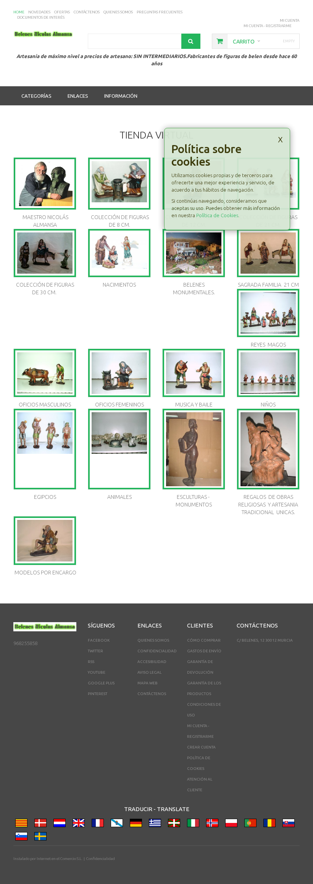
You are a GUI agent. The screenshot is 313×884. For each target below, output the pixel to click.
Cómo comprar (204, 640)
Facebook (99, 640)
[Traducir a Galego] (118, 824)
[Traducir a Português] (251, 824)
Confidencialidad (157, 651)
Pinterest (97, 694)
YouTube (96, 672)
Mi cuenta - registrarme (268, 26)
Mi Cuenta (289, 20)
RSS (91, 662)
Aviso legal (149, 672)
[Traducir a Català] (22, 824)
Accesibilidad (151, 662)
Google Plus (101, 683)
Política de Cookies (217, 215)
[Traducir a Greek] (156, 824)
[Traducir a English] (80, 824)
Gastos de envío (204, 651)
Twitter (95, 651)
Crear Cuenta (201, 747)
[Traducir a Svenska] (42, 838)
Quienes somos (153, 640)
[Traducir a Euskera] (175, 824)
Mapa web (147, 683)
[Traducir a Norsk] (213, 824)
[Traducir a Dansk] (42, 824)
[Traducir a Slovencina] (290, 824)
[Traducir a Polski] (232, 824)
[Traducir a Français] (99, 824)
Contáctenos (151, 694)
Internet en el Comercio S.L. (59, 859)
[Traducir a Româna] (271, 824)
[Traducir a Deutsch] (137, 824)
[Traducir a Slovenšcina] (22, 838)
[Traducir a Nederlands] (61, 824)
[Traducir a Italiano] (194, 824)
